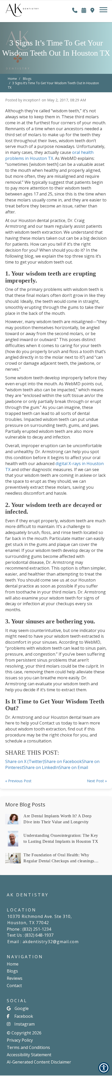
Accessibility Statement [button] (29, 1055)
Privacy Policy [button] (20, 1040)
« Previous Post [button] (18, 780)
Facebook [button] (23, 1016)
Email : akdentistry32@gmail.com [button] (43, 941)
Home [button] (12, 964)
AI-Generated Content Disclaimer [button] (39, 1062)
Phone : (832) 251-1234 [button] (29, 929)
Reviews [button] (14, 978)
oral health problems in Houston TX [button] (49, 155)
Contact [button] (14, 985)
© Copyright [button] (24, 1033)
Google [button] (22, 1008)
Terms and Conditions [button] (28, 1047)
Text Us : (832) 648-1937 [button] (30, 935)
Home (12, 78)
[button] (22, 8)
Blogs (27, 78)
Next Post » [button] (97, 780)
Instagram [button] (24, 1024)
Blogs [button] (12, 971)
